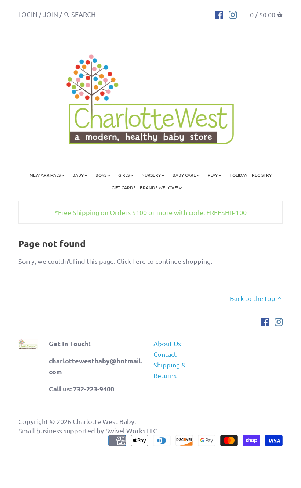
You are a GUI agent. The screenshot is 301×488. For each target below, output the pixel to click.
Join (50, 14)
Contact (165, 354)
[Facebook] (219, 14)
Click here (131, 261)
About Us (167, 343)
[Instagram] (233, 14)
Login (27, 14)
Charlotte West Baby (103, 421)
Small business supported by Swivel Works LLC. (88, 430)
